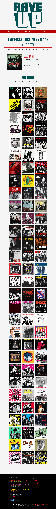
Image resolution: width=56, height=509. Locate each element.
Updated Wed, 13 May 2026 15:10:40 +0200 (29, 505)
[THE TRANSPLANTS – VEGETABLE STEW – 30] (15, 350)
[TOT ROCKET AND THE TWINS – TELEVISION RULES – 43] (41, 287)
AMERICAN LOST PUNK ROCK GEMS (18, 488)
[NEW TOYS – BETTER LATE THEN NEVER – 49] (41, 262)
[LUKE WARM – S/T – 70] (41, 173)
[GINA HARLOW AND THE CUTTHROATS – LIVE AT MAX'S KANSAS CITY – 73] (41, 161)
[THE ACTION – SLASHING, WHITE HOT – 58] (41, 224)
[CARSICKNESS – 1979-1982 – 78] (15, 148)
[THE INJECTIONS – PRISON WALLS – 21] (15, 388)
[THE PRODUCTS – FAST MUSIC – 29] (28, 350)
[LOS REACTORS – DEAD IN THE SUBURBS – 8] (28, 438)
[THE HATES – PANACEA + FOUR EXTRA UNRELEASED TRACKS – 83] (28, 123)
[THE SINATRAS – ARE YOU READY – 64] (41, 199)
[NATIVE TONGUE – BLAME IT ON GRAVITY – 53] (28, 249)
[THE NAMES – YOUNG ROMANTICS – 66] (15, 199)
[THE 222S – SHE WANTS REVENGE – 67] (41, 186)
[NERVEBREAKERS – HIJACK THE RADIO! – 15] (15, 413)
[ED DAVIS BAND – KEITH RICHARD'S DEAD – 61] (41, 211)
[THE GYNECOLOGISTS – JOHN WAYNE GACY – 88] (41, 98)
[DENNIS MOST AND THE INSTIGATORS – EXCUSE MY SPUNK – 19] (41, 388)
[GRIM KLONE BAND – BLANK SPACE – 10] (41, 426)
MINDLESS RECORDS (14, 495)
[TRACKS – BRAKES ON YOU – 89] (28, 98)
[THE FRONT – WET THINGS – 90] (15, 98)
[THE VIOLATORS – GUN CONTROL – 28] (41, 350)
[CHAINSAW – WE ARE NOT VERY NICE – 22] (41, 375)
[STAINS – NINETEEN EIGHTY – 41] (28, 299)
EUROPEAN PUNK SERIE (15, 481)
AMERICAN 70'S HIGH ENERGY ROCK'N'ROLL (21, 489)
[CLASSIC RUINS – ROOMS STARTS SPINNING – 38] (28, 312)
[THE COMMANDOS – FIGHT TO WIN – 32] (28, 337)
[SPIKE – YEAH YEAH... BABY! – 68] (28, 186)
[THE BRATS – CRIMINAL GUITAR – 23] (28, 375)
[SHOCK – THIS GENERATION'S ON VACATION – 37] (41, 312)
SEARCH (27, 32)
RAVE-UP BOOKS (14, 490)
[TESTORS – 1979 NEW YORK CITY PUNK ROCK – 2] (28, 463)
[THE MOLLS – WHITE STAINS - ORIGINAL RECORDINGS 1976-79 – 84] (15, 123)
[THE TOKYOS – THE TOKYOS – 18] (15, 400)
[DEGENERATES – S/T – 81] (15, 136)
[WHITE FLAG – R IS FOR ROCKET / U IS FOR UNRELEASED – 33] (15, 337)
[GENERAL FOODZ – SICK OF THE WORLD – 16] (41, 400)
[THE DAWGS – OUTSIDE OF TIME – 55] (41, 236)
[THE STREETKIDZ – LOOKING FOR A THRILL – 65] (28, 199)
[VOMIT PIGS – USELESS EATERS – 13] (41, 413)
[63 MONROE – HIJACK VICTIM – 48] (15, 274)
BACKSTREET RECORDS (15, 486)
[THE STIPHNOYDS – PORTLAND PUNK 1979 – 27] (15, 363)
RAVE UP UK (13, 491)
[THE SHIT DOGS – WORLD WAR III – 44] (28, 287)
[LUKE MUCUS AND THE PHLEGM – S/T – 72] (15, 173)
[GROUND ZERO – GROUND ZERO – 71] (28, 173)
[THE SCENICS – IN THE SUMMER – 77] (28, 148)
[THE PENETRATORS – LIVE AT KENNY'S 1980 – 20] (28, 388)
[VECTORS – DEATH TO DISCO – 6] (15, 451)
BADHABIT (29, 56)
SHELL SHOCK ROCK (14, 496)
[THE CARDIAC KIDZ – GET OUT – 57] (15, 236)
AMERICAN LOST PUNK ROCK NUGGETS (19, 480)
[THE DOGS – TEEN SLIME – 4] (41, 451)
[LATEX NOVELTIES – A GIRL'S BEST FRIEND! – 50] (28, 262)
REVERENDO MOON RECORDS (16, 494)
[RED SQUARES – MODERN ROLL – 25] (41, 363)
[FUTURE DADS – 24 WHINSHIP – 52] (41, 249)
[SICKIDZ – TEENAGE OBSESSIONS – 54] (15, 249)
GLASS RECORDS (14, 499)
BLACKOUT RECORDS (14, 500)
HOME (9, 32)
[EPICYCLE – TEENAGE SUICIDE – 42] (15, 299)
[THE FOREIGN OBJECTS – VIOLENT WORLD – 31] (41, 337)
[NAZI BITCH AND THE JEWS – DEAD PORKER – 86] (28, 110)
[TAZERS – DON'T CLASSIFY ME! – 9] (15, 438)
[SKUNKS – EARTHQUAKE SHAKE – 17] (28, 400)
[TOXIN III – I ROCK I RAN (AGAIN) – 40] (41, 299)
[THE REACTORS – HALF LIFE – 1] (41, 463)
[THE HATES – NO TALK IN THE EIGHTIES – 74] (28, 161)
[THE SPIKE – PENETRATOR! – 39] (15, 312)
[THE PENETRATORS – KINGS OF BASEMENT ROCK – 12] (15, 426)
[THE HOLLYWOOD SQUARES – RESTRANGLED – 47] (28, 274)
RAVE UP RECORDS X (15, 485)
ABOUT (35, 32)
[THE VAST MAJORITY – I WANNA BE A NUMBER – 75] (15, 161)
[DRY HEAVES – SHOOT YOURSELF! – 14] (28, 413)
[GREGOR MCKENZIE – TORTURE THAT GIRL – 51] (15, 262)
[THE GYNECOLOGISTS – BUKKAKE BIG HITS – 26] (28, 363)
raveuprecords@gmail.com (41, 504)
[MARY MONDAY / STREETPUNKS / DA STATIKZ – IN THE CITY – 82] (41, 123)
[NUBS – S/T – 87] (15, 110)
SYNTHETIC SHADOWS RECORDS (17, 483)
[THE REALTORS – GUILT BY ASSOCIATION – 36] (15, 325)
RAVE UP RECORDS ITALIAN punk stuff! (20, 484)
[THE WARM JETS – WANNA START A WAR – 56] (28, 236)
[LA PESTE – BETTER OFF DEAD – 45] (15, 287)
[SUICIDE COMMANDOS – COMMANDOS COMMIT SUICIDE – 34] (41, 325)
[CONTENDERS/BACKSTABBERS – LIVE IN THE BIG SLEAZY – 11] (28, 426)
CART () (44, 32)
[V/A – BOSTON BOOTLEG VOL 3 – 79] (41, 136)
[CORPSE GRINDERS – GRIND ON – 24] (15, 375)
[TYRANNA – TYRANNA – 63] (15, 211)
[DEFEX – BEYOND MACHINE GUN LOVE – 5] (28, 451)
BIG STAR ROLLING (14, 498)
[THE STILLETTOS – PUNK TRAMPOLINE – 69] (15, 186)
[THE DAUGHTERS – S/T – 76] (41, 148)
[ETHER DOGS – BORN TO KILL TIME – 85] (41, 110)
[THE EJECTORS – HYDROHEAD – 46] (41, 274)
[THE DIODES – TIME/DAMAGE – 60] (15, 224)
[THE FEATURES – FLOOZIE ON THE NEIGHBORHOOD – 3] (15, 463)
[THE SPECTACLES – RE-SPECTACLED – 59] (28, 224)
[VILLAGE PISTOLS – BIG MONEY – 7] (41, 438)
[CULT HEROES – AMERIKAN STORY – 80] (28, 136)
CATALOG (18, 32)
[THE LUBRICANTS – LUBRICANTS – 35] (28, 325)
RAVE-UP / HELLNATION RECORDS (18, 493)
